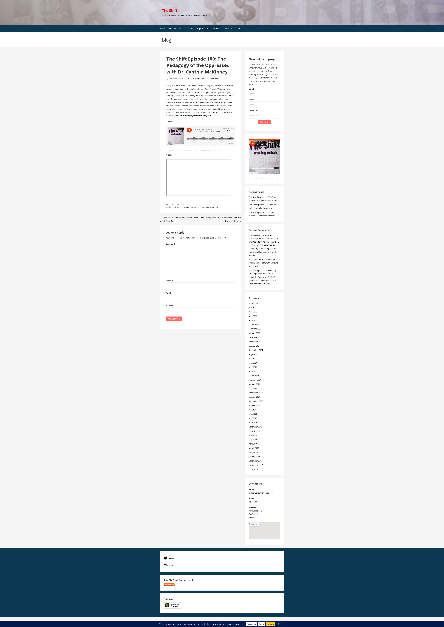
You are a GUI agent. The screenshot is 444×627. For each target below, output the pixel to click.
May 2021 (253, 367)
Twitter (171, 558)
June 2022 (253, 311)
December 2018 (255, 427)
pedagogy (210, 207)
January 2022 (254, 333)
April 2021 (253, 371)
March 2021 (254, 375)
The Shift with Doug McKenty (174, 150)
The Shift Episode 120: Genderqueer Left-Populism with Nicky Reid (262, 280)
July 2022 (252, 307)
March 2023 (254, 303)
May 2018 (253, 439)
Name (169, 280)
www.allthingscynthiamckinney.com (194, 115)
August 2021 (254, 354)
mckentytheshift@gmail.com (261, 493)
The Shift (169, 10)
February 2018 (255, 452)
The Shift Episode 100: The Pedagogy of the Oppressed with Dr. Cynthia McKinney (205, 150)
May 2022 (253, 316)
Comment (171, 244)
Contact (239, 28)
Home (162, 28)
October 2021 (254, 346)
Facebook (170, 565)
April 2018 (253, 444)
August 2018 (254, 431)
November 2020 (256, 392)
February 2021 (255, 380)
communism (188, 207)
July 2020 (252, 410)
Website (169, 305)
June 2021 (253, 363)
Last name (254, 110)
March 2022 (254, 324)
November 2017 (256, 465)
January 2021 (254, 384)
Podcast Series (175, 28)
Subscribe (264, 122)
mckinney (202, 207)
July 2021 (252, 358)
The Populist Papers (194, 28)
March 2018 (254, 448)
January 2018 (254, 456)
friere (196, 207)
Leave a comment (212, 79)
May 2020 (253, 418)
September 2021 (256, 350)
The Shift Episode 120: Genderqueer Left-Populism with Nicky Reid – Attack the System (264, 273)
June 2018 (253, 435)
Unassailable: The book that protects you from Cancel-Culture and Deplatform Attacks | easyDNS (264, 238)
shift (216, 207)
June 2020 (253, 414)
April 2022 (253, 320)
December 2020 (255, 388)
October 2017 (254, 469)
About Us (228, 28)
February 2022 (255, 329)
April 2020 (253, 422)
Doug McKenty (194, 79)
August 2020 (254, 405)
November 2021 (256, 341)
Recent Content (213, 28)
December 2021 (255, 337)
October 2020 (254, 397)
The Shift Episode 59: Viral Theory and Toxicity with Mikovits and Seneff (264, 262)
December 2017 (255, 461)
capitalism (179, 207)
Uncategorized (179, 204)
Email (169, 293)
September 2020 (256, 401)
